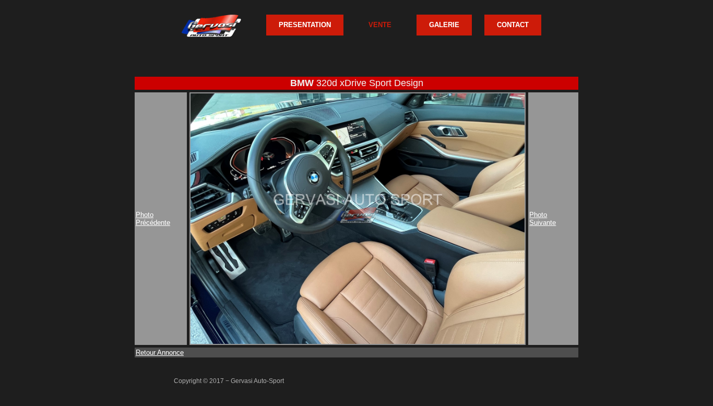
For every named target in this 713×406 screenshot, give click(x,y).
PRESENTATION (305, 25)
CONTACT (513, 25)
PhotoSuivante (542, 218)
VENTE (380, 25)
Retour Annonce (160, 352)
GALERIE (444, 25)
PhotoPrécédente (153, 218)
